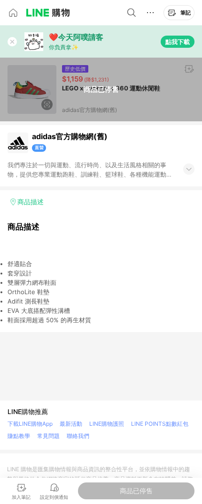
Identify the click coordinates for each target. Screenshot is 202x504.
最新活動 (71, 423)
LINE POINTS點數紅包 (159, 423)
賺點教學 (19, 435)
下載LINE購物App (30, 423)
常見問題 (48, 435)
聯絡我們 (78, 435)
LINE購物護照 (106, 423)
